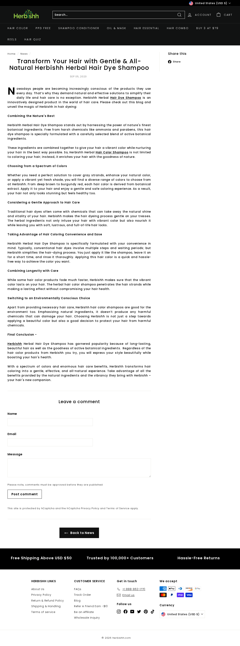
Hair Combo (178, 28)
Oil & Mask (116, 28)
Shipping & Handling (46, 606)
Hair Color (18, 28)
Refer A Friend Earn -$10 (91, 606)
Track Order (82, 595)
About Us (37, 589)
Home (12, 53)
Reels (12, 39)
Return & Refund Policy (47, 600)
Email (12, 434)
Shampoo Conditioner (78, 28)
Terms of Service (117, 508)
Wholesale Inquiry (87, 618)
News (24, 53)
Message (15, 454)
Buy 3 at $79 (207, 28)
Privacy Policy (90, 508)
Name (12, 414)
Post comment (24, 494)
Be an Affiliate (84, 612)
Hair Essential (146, 28)
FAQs (77, 589)
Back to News (82, 533)
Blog (77, 600)
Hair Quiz (32, 39)
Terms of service (43, 612)
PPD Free (43, 28)
